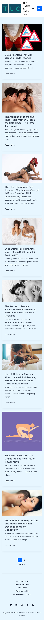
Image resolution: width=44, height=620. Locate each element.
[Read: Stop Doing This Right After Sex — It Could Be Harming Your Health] (22, 231)
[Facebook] (28, 605)
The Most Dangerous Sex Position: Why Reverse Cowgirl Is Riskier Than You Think (22, 190)
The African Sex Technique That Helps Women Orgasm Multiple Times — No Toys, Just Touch (20, 121)
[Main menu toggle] (39, 8)
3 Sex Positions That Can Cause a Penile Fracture (18, 56)
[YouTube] (33, 605)
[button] (33, 8)
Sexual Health (22, 581)
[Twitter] (11, 605)
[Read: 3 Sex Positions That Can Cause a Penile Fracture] (22, 37)
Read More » (10, 73)
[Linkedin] (16, 605)
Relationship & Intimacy (22, 594)
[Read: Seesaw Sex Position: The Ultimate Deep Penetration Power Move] (22, 431)
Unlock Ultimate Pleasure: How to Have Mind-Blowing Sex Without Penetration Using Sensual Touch (20, 379)
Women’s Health (22, 591)
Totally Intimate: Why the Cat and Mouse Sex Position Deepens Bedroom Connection (21, 525)
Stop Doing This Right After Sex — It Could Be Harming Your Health (20, 251)
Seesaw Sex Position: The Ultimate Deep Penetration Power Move (20, 458)
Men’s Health (22, 587)
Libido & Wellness (22, 584)
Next (22, 564)
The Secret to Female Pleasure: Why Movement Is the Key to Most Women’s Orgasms (20, 311)
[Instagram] (22, 605)
